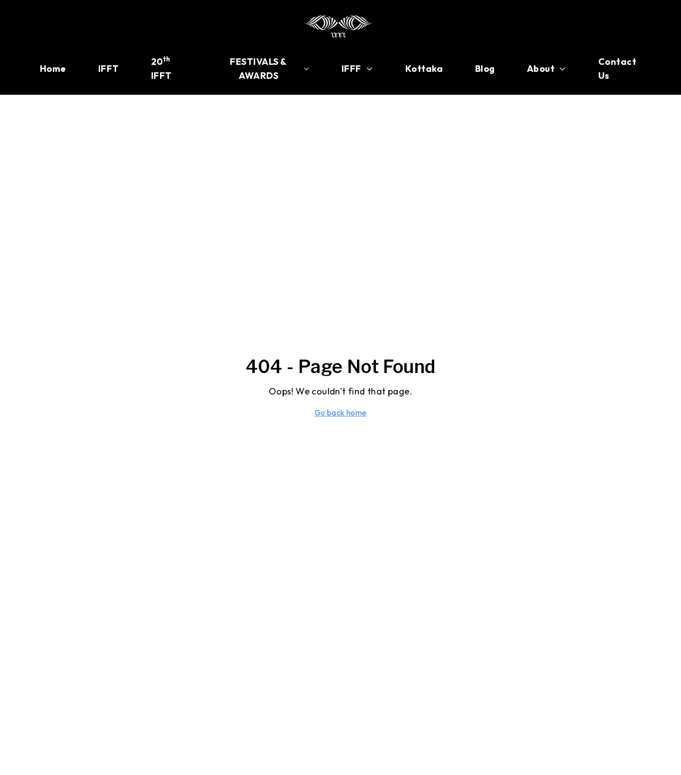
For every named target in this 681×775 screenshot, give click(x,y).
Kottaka (424, 68)
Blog (485, 68)
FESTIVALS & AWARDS (258, 68)
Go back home (341, 412)
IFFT (108, 68)
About (540, 68)
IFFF (351, 68)
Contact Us (617, 68)
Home (53, 68)
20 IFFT (161, 68)
